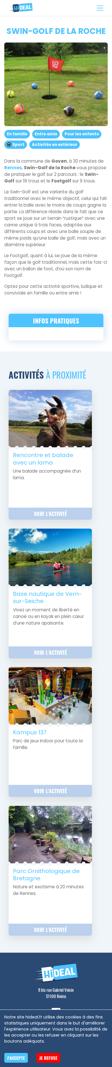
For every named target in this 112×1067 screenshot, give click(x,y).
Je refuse (48, 1058)
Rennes (13, 168)
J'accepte (16, 1058)
